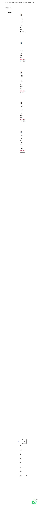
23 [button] (20, 476)
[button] (22, 19)
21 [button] (20, 467)
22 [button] (20, 471)
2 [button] (20, 446)
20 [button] (20, 463)
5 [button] (20, 458)
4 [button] (20, 454)
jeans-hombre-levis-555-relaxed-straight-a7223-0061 (20, 2)
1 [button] (24, 441)
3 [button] (20, 450)
